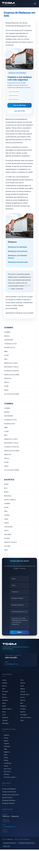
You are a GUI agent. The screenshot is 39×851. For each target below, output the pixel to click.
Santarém (5, 717)
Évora (4, 712)
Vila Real (4, 720)
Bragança (23, 706)
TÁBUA (6, 390)
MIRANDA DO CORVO (11, 363)
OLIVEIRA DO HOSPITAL (11, 371)
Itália (5, 749)
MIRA (5, 359)
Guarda (22, 712)
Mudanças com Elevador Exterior (17, 256)
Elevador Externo (7, 797)
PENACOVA (7, 378)
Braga (4, 706)
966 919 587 (6, 821)
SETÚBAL (7, 538)
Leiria (3, 714)
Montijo (4, 697)
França (6, 738)
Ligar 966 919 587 (19, 111)
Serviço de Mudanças (9, 789)
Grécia (6, 757)
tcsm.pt (4, 832)
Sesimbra (5, 700)
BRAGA (6, 492)
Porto (22, 680)
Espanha (6, 735)
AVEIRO (6, 484)
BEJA (5, 488)
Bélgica (6, 741)
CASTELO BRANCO (10, 500)
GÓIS (5, 351)
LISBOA (6, 523)
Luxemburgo (7, 763)
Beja (21, 703)
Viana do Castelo (25, 717)
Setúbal (4, 683)
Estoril (4, 694)
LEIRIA (6, 519)
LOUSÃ (6, 355)
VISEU (6, 550)
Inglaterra (7, 752)
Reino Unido (7, 769)
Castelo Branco (7, 709)
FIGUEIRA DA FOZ (9, 347)
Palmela (22, 700)
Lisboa (4, 680)
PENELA (6, 382)
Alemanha (7, 746)
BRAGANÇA (7, 496)
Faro (3, 689)
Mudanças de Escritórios (17, 251)
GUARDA (6, 515)
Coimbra (23, 709)
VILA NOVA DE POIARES (11, 394)
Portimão (5, 691)
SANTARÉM (7, 534)
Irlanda (6, 760)
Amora (22, 697)
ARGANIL (7, 336)
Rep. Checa (7, 771)
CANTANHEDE (8, 340)
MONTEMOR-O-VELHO (11, 367)
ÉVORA (6, 507)
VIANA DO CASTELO (10, 542)
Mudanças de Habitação (17, 247)
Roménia (6, 774)
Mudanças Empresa (8, 803)
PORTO (6, 530)
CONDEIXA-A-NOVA (10, 343)
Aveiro (4, 703)
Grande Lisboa (24, 694)
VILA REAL (7, 546)
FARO (5, 511)
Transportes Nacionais (9, 792)
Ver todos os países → (10, 777)
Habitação (5, 723)
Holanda (6, 743)
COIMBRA (7, 332)
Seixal (22, 686)
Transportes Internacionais (10, 795)
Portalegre (23, 714)
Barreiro (4, 686)
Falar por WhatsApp (19, 105)
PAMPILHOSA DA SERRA (11, 374)
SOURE (6, 386)
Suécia (6, 766)
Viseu (22, 720)
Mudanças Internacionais (18, 262)
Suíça (5, 755)
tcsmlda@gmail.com (11, 664)
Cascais (22, 691)
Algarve (22, 689)
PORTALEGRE (8, 527)
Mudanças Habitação (8, 800)
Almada (22, 683)
